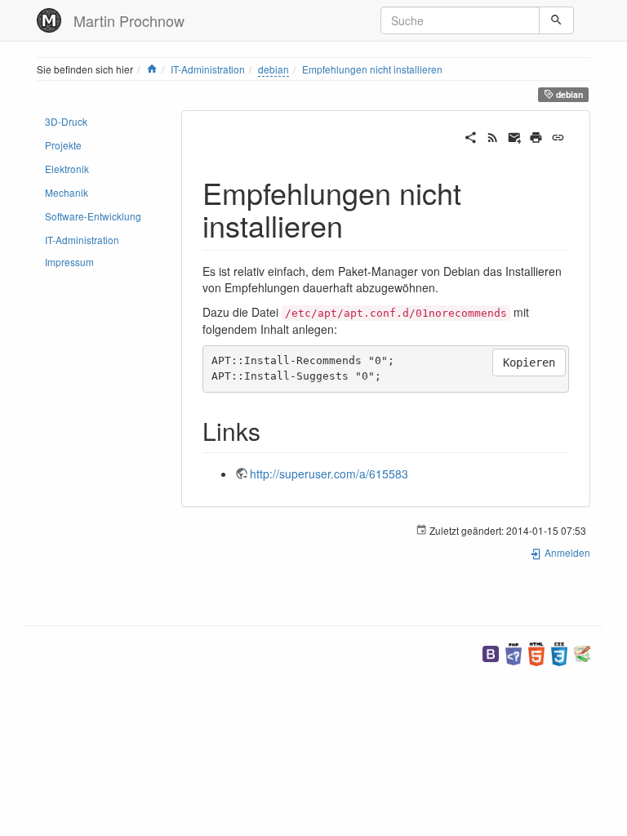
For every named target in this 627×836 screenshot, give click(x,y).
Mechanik (66, 192)
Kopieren (529, 362)
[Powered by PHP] (513, 653)
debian (273, 69)
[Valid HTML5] (536, 653)
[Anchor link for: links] (272, 430)
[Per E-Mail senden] (515, 135)
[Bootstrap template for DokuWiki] (490, 653)
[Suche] (556, 20)
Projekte (63, 145)
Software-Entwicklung (93, 216)
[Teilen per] (471, 135)
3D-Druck (66, 121)
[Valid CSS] (559, 653)
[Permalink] (558, 135)
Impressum (69, 262)
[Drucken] (536, 135)
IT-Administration (208, 69)
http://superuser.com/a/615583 (329, 473)
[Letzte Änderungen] (493, 135)
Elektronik (67, 169)
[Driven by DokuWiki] (582, 653)
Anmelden (566, 552)
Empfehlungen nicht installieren (372, 69)
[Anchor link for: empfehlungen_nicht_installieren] (358, 224)
